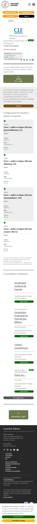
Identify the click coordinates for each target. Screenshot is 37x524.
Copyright (7, 465)
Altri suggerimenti (18, 398)
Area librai (7, 457)
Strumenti (10, 16)
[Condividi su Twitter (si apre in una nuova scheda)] (24, 59)
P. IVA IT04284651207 (8, 479)
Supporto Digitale (10, 12)
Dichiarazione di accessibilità (12, 471)
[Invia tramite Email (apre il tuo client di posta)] (33, 59)
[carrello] (29, 4)
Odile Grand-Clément (12, 46)
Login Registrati (26, 12)
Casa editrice (8, 453)
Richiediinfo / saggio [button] (18, 80)
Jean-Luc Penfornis (20, 309)
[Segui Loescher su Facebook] (5, 450)
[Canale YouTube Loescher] (15, 450)
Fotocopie (8, 469)
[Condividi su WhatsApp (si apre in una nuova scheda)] (27, 59)
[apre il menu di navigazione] (33, 4)
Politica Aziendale (7, 497)
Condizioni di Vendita (10, 467)
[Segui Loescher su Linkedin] (11, 450)
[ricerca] (28, 21)
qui (32, 509)
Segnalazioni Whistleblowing (12, 463)
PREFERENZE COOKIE (18, 521)
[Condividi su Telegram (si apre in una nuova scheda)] (30, 59)
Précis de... (20, 375)
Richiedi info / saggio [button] (18, 416)
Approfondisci (24, 301)
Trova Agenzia (9, 455)
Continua (18, 106)
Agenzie (26, 16)
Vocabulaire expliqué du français (20, 286)
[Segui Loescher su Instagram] (8, 450)
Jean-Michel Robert (20, 372)
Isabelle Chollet (19, 370)
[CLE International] (18, 31)
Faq (6, 459)
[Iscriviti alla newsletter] (18, 450)
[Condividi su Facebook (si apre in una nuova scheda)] (21, 59)
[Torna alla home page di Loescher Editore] (10, 4)
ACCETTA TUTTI (18, 517)
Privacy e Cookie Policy (11, 462)
